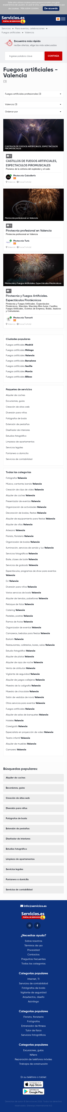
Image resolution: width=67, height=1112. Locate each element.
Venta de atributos (20, 668)
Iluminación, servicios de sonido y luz (30, 548)
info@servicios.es (35, 906)
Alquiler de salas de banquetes (27, 715)
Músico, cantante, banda (24, 484)
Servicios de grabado (22, 565)
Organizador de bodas (23, 542)
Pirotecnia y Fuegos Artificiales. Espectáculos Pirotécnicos (27, 298)
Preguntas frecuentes (33, 959)
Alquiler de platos (20, 657)
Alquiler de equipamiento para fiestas (30, 519)
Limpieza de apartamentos (20, 442)
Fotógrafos (16, 478)
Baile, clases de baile (22, 559)
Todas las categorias (33, 963)
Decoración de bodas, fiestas (26, 513)
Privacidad (33, 950)
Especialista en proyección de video (29, 732)
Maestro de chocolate (22, 691)
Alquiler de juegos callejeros (25, 680)
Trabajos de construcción (33, 1064)
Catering (15, 610)
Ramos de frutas (19, 622)
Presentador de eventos (23, 501)
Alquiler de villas (19, 524)
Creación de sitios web (18, 407)
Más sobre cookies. (30, 8)
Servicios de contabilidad (19, 459)
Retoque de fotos (20, 604)
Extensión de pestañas (17, 424)
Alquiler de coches (15, 395)
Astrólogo (33, 1001)
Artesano (15, 530)
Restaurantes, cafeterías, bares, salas (30, 645)
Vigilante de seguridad (23, 674)
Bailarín (15, 639)
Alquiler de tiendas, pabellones (27, 598)
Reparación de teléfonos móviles (33, 1059)
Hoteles (15, 720)
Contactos (33, 954)
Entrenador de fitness (33, 1026)
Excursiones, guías (15, 401)
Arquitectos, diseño (33, 997)
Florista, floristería (20, 536)
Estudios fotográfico (16, 436)
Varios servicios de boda (23, 593)
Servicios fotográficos (22, 554)
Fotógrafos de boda (16, 418)
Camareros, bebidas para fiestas (28, 633)
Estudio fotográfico (20, 651)
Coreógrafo (16, 726)
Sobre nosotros (33, 941)
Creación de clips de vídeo (25, 490)
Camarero (16, 750)
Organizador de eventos (23, 627)
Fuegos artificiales (19, 345)
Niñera (33, 1055)
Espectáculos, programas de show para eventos (31, 573)
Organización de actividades (26, 507)
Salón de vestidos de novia (25, 697)
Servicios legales (14, 447)
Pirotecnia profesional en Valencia (29, 230)
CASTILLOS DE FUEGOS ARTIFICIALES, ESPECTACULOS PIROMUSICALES (31, 163)
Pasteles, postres (19, 616)
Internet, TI (33, 979)
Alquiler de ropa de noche (24, 662)
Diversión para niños (16, 413)
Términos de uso (33, 945)
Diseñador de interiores (18, 430)
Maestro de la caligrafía (23, 686)
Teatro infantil (18, 738)
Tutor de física (33, 1030)
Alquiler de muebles (21, 744)
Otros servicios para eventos (25, 703)
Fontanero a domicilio (17, 453)
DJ (12, 581)
